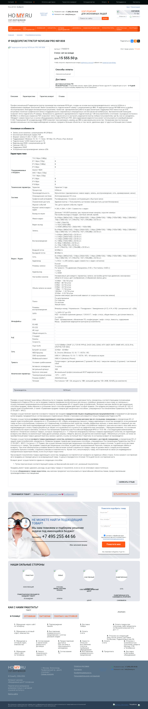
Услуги (104, 2)
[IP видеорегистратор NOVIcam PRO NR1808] (29, 67)
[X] (138, 41)
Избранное (123, 16)
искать (105, 18)
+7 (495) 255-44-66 (71, 12)
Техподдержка (121, 2)
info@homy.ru (70, 14)
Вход (128, 7)
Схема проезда (47, 674)
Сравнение (136, 16)
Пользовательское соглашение (87, 676)
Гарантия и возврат (69, 2)
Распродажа (134, 28)
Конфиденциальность (82, 673)
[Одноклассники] (135, 41)
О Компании (28, 2)
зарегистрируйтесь (109, 62)
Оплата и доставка (48, 2)
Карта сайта (13, 694)
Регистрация (135, 7)
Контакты (136, 2)
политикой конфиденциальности (113, 539)
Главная (11, 35)
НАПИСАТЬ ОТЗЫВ (127, 482)
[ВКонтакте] (132, 41)
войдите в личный (87, 62)
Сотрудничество (89, 2)
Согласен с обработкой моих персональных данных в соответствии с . (113, 537)
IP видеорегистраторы (33, 35)
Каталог (11, 2)
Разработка (133, 704)
